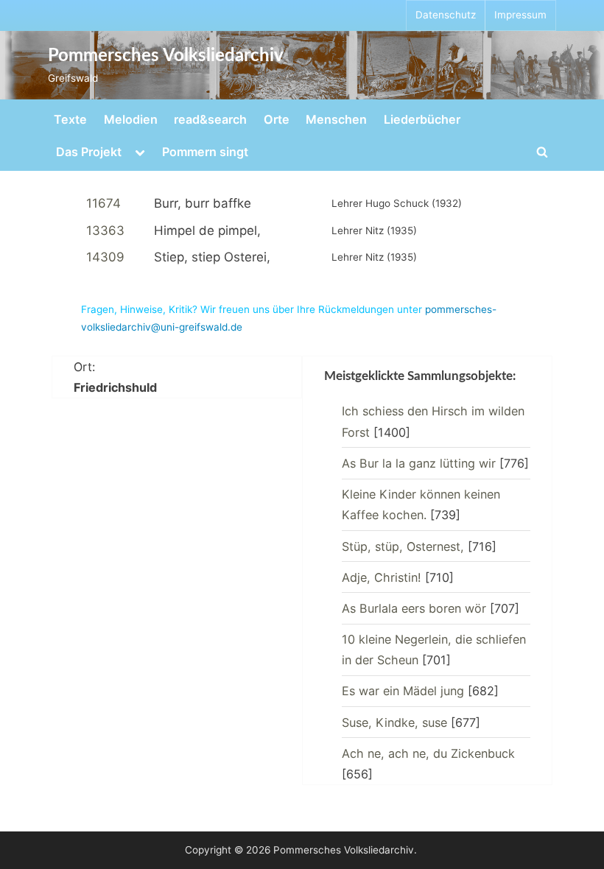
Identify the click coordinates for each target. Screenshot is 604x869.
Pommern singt (205, 151)
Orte (276, 119)
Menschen (336, 119)
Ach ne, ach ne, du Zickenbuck (428, 753)
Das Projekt (89, 151)
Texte (70, 119)
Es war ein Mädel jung (403, 690)
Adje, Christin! (381, 577)
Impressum (520, 15)
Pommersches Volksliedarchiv (166, 56)
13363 (105, 230)
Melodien (131, 119)
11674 (103, 203)
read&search (210, 119)
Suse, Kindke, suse (394, 722)
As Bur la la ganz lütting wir (419, 463)
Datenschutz (445, 15)
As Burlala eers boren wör (414, 608)
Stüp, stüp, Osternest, (403, 546)
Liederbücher (422, 119)
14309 (105, 257)
